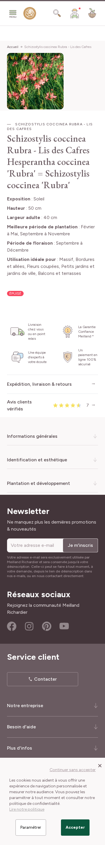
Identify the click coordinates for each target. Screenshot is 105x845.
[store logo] (29, 14)
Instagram (29, 626)
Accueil (12, 47)
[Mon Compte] (74, 13)
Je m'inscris (80, 545)
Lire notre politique (26, 809)
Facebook (11, 626)
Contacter (45, 679)
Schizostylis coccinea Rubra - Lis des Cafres (57, 47)
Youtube (64, 626)
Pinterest (46, 626)
